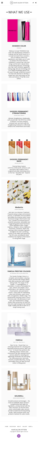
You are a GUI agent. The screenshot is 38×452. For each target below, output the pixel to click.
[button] (2, 3)
